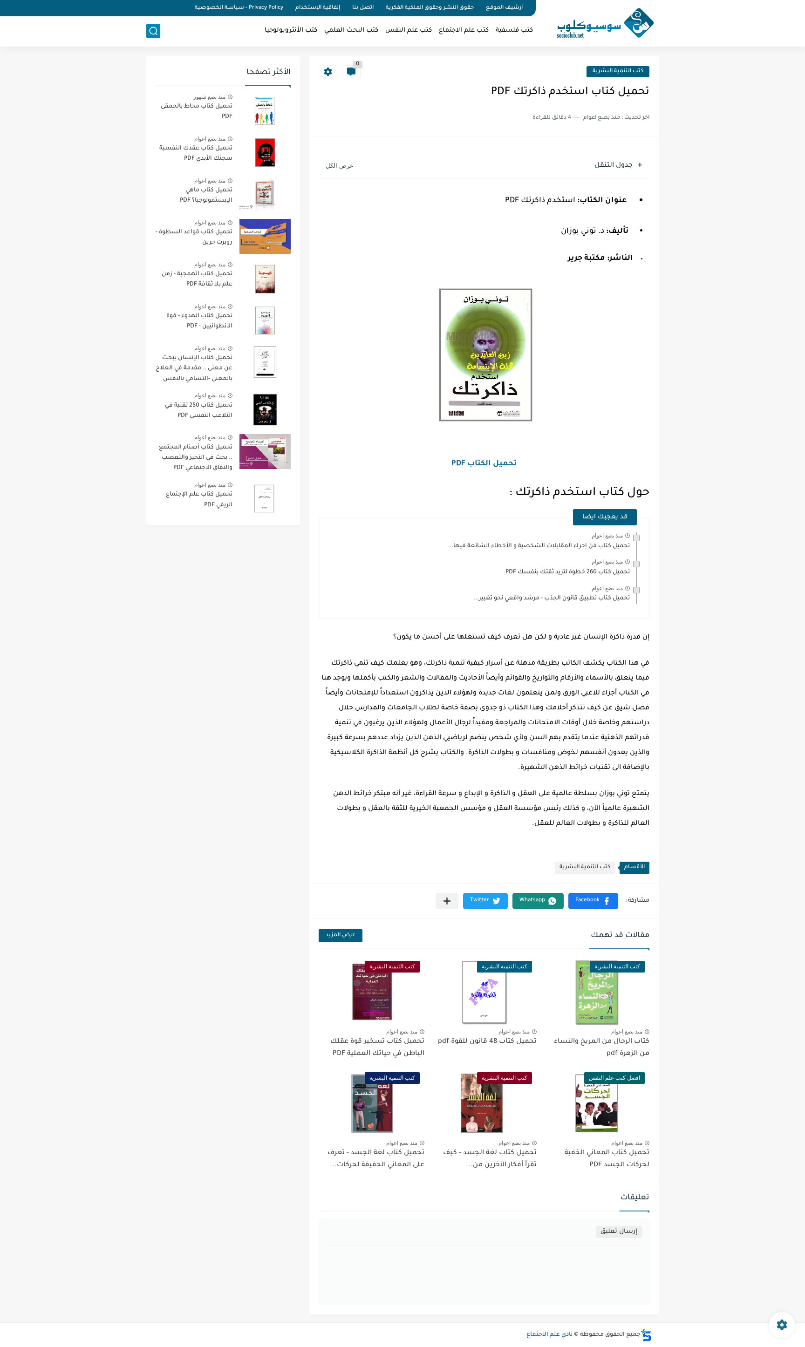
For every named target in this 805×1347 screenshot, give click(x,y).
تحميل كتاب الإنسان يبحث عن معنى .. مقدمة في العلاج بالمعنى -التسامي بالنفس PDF (194, 370)
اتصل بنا (363, 8)
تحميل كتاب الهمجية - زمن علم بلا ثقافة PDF (197, 279)
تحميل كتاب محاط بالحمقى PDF (196, 111)
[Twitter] (165, 8)
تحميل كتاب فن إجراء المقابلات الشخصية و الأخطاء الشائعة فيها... (539, 546)
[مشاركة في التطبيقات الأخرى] (447, 901)
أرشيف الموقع (504, 8)
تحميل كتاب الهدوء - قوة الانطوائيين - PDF (199, 321)
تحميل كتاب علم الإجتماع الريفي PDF (199, 499)
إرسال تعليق (618, 1231)
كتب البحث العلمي (351, 30)
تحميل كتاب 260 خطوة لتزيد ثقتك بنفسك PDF (567, 572)
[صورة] (265, 110)
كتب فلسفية (514, 30)
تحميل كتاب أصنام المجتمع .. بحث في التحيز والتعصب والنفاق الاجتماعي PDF (195, 458)
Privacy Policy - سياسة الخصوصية (239, 8)
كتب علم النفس (408, 30)
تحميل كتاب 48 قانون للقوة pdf (487, 1042)
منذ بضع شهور (209, 97)
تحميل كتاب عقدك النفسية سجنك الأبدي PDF (195, 153)
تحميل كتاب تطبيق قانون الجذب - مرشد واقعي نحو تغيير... (551, 598)
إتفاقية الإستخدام (317, 8)
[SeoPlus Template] (646, 1335)
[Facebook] (180, 8)
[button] (593, 901)
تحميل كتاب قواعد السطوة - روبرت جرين (194, 237)
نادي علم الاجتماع (549, 1335)
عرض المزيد (340, 935)
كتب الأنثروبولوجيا (291, 30)
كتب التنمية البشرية (618, 71)
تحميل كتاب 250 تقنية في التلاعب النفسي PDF (198, 410)
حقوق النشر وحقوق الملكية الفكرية (430, 8)
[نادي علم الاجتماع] (600, 22)
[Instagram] (149, 8)
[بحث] (153, 31)
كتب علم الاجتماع (464, 30)
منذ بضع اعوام (607, 535)
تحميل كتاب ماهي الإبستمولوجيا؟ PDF (206, 195)
